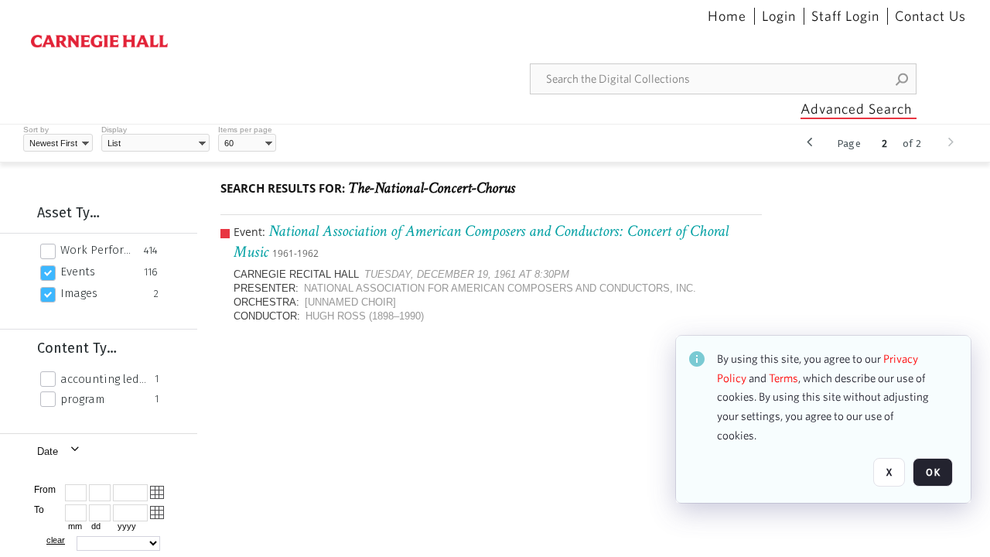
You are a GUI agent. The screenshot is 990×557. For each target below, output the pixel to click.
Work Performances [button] (97, 250)
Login (779, 16)
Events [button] (77, 271)
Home (727, 16)
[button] (902, 79)
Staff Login (845, 16)
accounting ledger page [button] (103, 379)
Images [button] (78, 293)
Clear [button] (55, 540)
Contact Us (930, 16)
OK (933, 472)
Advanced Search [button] (856, 109)
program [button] (82, 399)
